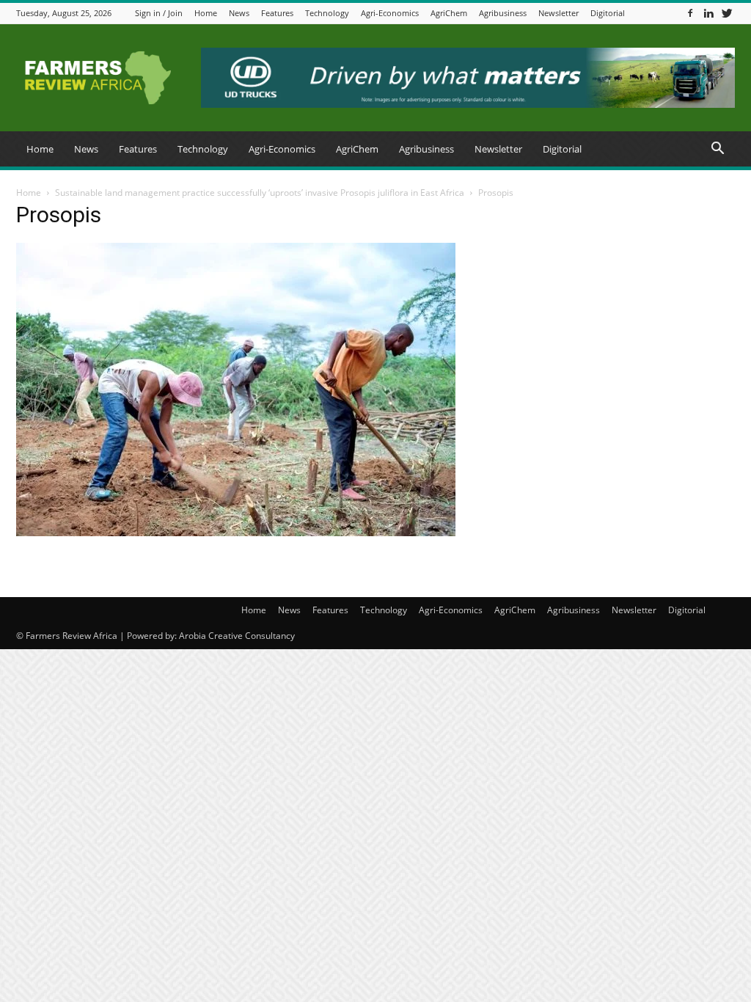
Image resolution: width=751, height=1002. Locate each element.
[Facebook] (690, 13)
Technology (327, 12)
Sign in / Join (159, 12)
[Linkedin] (708, 13)
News (239, 12)
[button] (717, 150)
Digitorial (607, 12)
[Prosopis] (235, 532)
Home (205, 12)
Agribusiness (503, 12)
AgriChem (449, 12)
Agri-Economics (390, 12)
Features (277, 12)
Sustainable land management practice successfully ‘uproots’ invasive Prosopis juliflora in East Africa (259, 192)
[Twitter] (727, 13)
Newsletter (558, 12)
